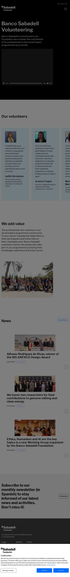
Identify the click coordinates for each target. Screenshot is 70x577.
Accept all (61, 570)
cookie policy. (50, 565)
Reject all (44, 570)
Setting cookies (8, 570)
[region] (35, 560)
